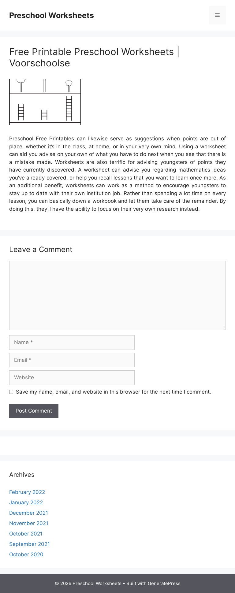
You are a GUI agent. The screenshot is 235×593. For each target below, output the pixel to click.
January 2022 (26, 502)
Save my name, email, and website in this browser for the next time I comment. (113, 392)
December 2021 (28, 513)
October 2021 (26, 534)
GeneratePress (164, 583)
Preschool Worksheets (51, 15)
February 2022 (27, 492)
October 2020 (26, 554)
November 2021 (28, 523)
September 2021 (29, 544)
